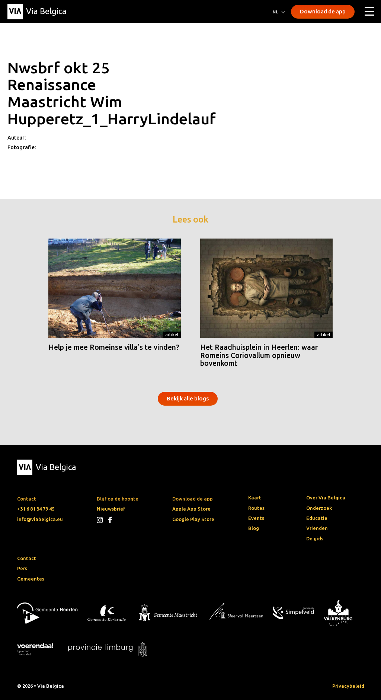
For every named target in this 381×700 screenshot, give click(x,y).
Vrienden (317, 528)
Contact (26, 558)
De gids (314, 538)
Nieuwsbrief (111, 508)
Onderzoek (319, 508)
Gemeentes (30, 578)
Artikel (171, 334)
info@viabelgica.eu (40, 519)
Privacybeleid (348, 685)
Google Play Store (193, 519)
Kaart (254, 497)
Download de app (323, 11)
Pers (22, 568)
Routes (256, 508)
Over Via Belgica (325, 497)
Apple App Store (191, 508)
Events (256, 518)
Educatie (316, 518)
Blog (253, 528)
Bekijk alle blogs (188, 398)
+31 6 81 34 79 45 (35, 508)
